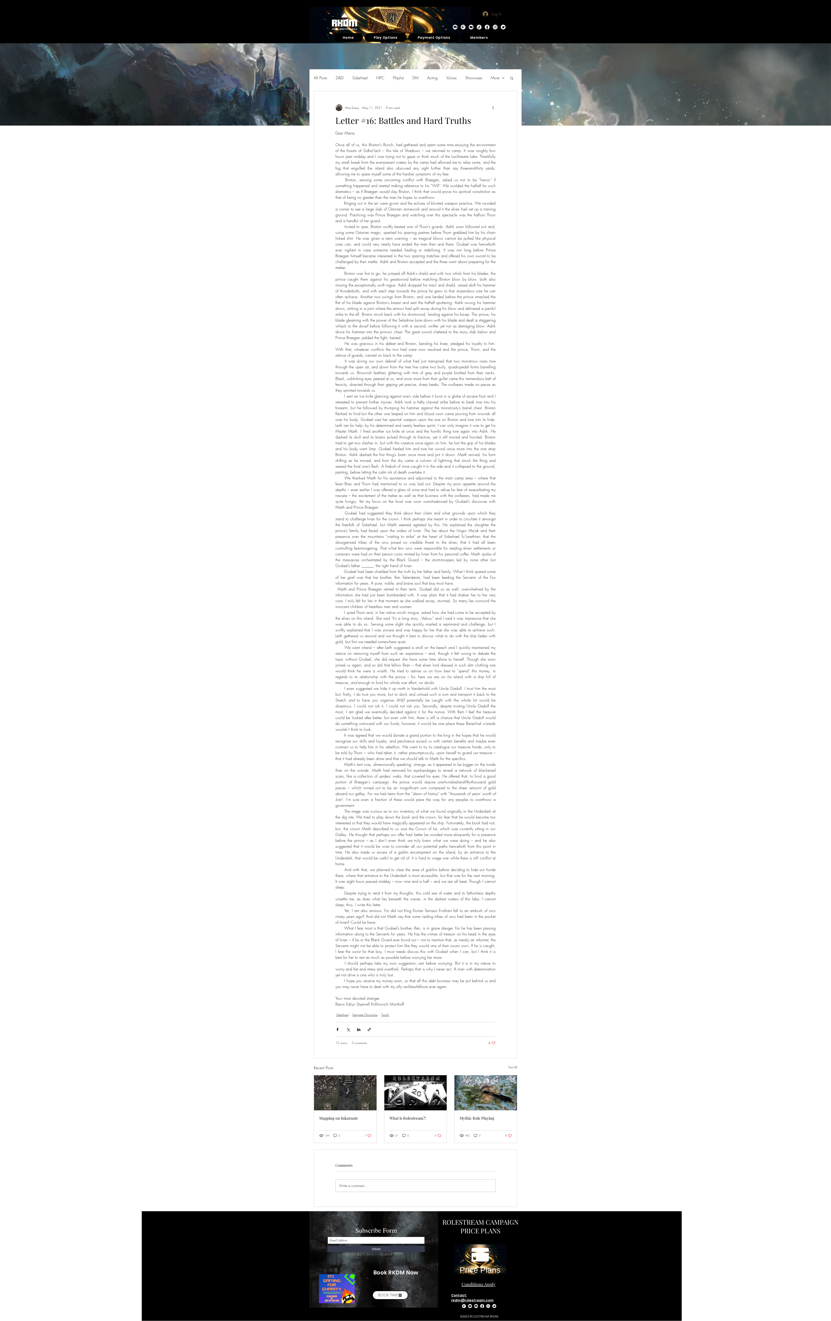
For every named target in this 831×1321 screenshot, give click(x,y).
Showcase (473, 77)
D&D (340, 77)
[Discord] (455, 27)
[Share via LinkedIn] (359, 1029)
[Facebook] (487, 27)
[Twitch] (463, 27)
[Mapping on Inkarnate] (345, 1092)
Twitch (385, 1015)
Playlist (398, 77)
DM (415, 77)
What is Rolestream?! (408, 1118)
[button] (512, 78)
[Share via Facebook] (337, 1029)
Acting (432, 77)
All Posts (320, 77)
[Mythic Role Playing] (485, 1092)
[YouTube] (471, 27)
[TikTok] (479, 27)
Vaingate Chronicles (364, 1015)
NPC (380, 77)
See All (512, 1067)
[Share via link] (369, 1029)
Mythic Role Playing (477, 1118)
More (495, 77)
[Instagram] (495, 27)
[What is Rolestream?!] (415, 1092)
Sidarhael (360, 77)
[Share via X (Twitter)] (348, 1029)
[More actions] (493, 107)
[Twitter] (503, 27)
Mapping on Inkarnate (338, 1118)
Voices (451, 77)
